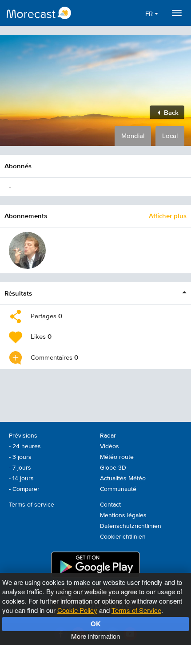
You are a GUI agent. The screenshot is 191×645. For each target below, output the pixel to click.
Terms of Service (136, 610)
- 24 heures (25, 446)
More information (95, 636)
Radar (108, 436)
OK (96, 624)
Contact (110, 505)
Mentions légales (123, 515)
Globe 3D (113, 468)
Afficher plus (168, 215)
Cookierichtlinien (123, 537)
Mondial (132, 136)
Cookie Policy (77, 610)
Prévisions (23, 436)
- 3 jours (20, 457)
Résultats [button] (18, 293)
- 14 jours (21, 478)
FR (150, 14)
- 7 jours (20, 468)
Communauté (118, 489)
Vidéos (109, 446)
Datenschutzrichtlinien (130, 526)
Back (170, 112)
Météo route (117, 457)
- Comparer (24, 489)
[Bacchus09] (27, 250)
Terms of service (31, 505)
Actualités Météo (123, 478)
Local (170, 136)
